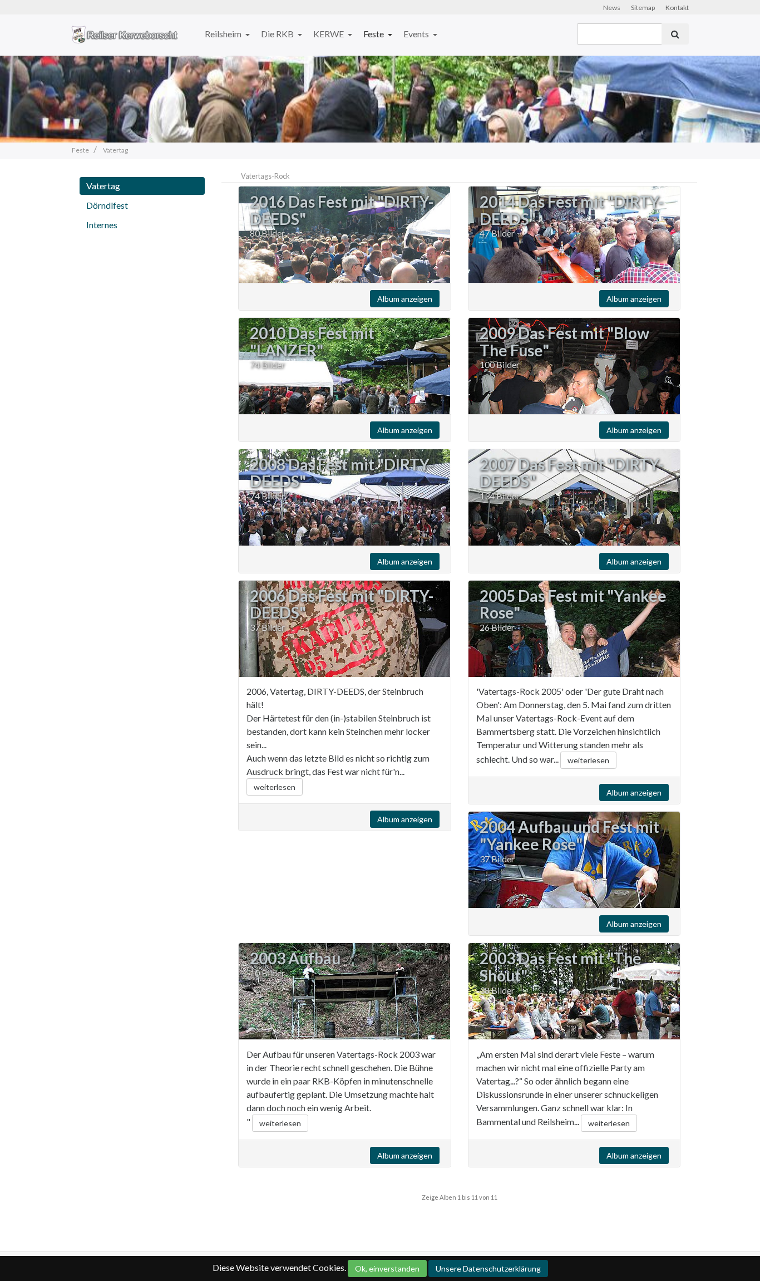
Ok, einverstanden (387, 1268)
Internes (101, 224)
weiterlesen (274, 787)
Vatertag (103, 185)
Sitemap (643, 7)
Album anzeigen (404, 298)
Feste (374, 33)
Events (417, 33)
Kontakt (677, 7)
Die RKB (278, 33)
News (611, 7)
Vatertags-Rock (265, 175)
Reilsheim (224, 33)
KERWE (329, 33)
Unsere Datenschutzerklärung (488, 1268)
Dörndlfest (107, 205)
